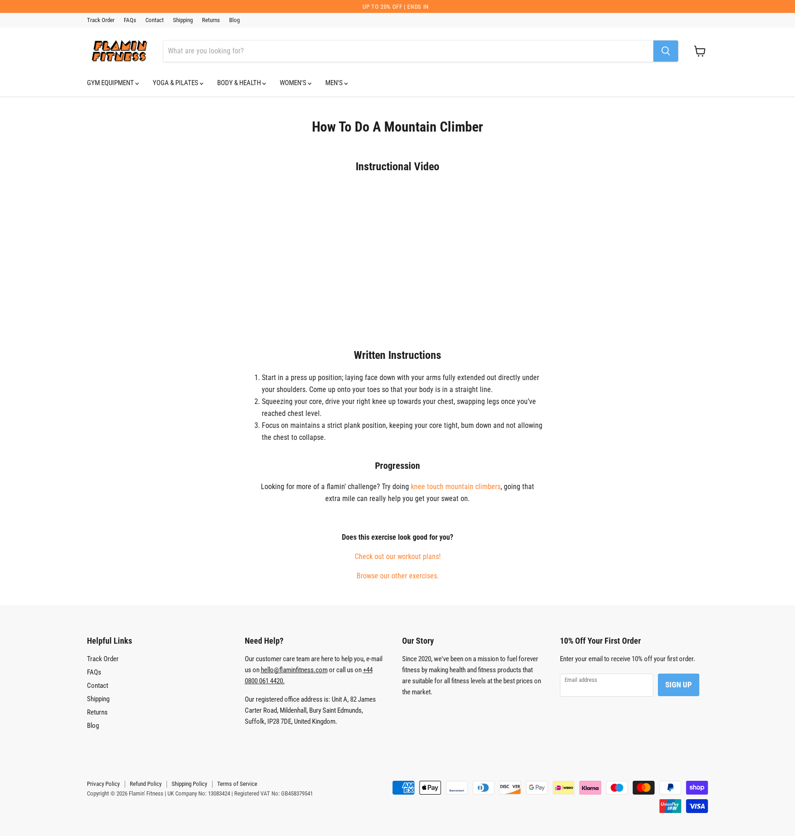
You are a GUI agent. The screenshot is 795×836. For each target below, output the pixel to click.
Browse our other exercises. (398, 575)
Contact (154, 20)
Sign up (678, 684)
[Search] (665, 51)
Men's (334, 83)
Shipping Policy (189, 783)
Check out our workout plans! (398, 556)
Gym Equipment (111, 83)
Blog (234, 20)
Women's (294, 83)
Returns (211, 20)
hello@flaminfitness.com (294, 670)
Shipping (183, 20)
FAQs (130, 20)
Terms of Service (237, 783)
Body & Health (239, 83)
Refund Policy (145, 783)
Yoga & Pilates (176, 83)
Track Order (101, 20)
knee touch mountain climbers (456, 486)
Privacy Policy (103, 783)
